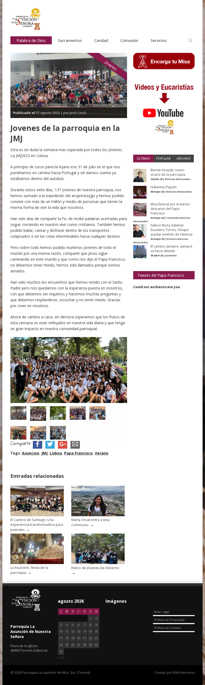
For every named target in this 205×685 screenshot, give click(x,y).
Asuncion (30, 453)
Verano (101, 453)
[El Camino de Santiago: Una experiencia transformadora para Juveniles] (37, 515)
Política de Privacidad (169, 620)
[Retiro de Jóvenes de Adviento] (98, 563)
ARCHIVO (184, 158)
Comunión (129, 40)
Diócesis (171, 239)
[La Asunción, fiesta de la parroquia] (37, 563)
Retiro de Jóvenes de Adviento (95, 568)
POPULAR (163, 158)
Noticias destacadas (178, 179)
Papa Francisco (78, 453)
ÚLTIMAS (143, 158)
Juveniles (171, 255)
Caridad (101, 40)
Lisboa (56, 453)
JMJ (44, 453)
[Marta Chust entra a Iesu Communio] (98, 515)
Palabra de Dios (31, 40)
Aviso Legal (161, 612)
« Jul (61, 657)
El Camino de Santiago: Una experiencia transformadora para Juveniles (36, 525)
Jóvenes (111, 66)
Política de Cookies (167, 628)
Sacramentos (70, 40)
